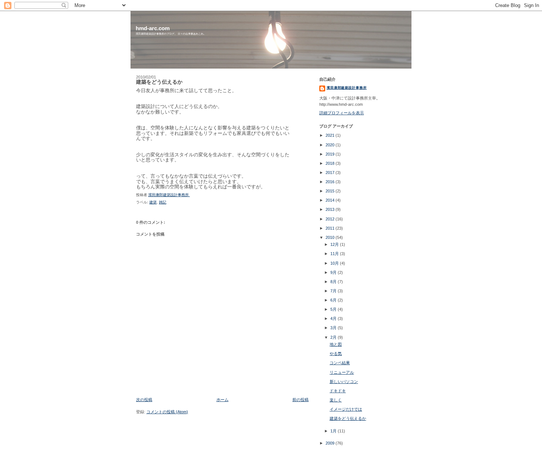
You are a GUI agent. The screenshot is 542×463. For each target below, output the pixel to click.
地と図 (336, 344)
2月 (334, 337)
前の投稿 (300, 399)
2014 (331, 200)
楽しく (336, 400)
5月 (334, 309)
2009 (331, 443)
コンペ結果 (340, 363)
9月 (334, 272)
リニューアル (342, 372)
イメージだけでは (346, 409)
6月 (334, 300)
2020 (331, 145)
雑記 (162, 202)
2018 (331, 163)
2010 (331, 237)
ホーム (222, 399)
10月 (335, 263)
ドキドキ (338, 391)
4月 (334, 318)
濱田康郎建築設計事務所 (347, 88)
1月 (334, 431)
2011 (331, 228)
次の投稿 (144, 399)
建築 (153, 202)
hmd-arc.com (153, 28)
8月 (334, 281)
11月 (335, 253)
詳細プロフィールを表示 (341, 113)
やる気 (336, 353)
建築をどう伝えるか (348, 418)
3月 (334, 328)
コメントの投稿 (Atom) (167, 412)
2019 (331, 154)
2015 (331, 191)
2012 (331, 219)
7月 (334, 291)
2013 (331, 209)
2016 (331, 182)
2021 (331, 135)
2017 (331, 172)
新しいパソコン (344, 381)
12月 (335, 244)
